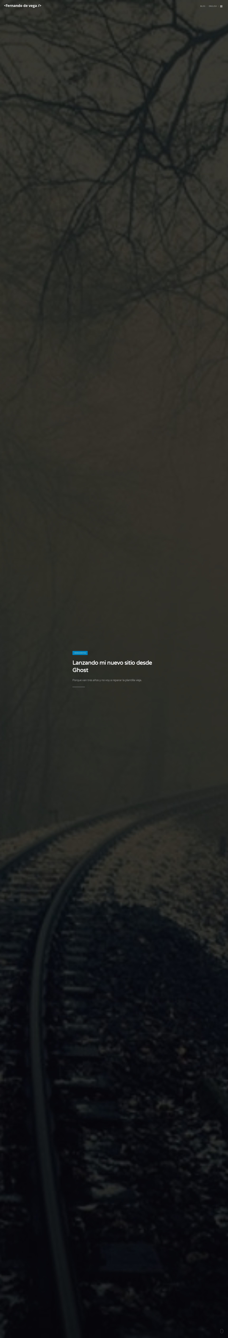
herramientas (80, 653)
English (213, 6)
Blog (202, 6)
